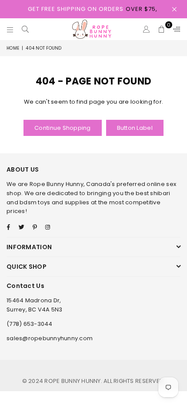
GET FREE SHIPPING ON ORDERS (92, 9)
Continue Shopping (62, 128)
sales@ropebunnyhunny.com (50, 338)
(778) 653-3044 (30, 324)
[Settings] (174, 29)
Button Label (135, 128)
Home (13, 48)
